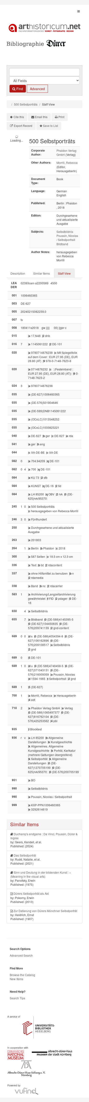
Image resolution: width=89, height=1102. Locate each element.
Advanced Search (21, 955)
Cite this (19, 117)
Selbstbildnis (64, 232)
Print (61, 117)
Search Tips (17, 998)
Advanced (37, 88)
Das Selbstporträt (25, 855)
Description (17, 273)
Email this (41, 117)
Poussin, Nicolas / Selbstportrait (67, 238)
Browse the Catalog (22, 975)
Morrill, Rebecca (67, 163)
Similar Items (41, 273)
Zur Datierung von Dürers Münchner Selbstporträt (45, 911)
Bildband (62, 244)
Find (19, 88)
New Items (16, 979)
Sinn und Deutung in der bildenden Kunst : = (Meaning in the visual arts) (40, 874)
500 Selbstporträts (25, 104)
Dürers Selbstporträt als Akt (31, 893)
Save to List (50, 126)
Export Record (23, 126)
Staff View (64, 273)
